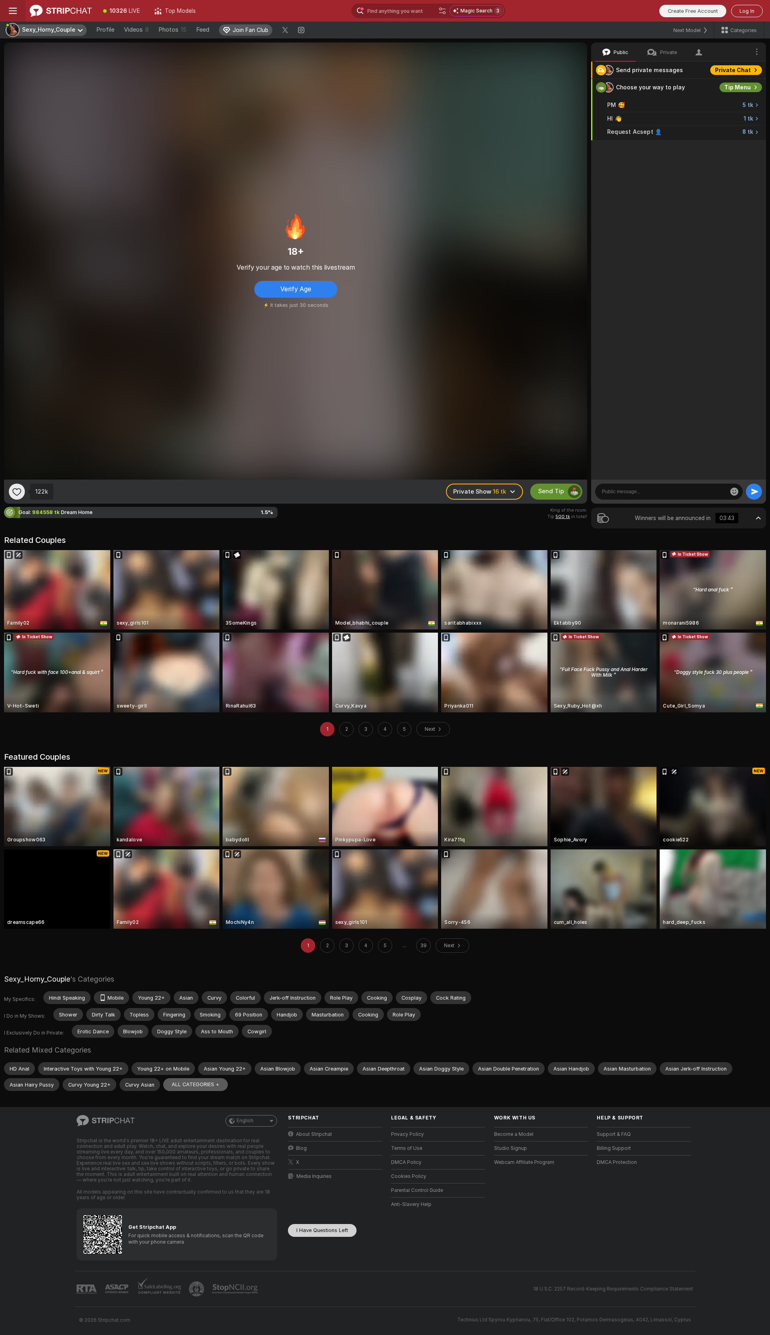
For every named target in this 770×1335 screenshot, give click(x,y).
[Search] (442, 10)
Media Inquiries (314, 1176)
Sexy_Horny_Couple (37, 979)
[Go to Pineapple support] (197, 1289)
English (245, 1120)
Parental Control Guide (417, 1190)
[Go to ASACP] (117, 1289)
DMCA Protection (617, 1162)
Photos (172, 29)
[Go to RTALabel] (87, 1289)
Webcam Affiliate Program (524, 1162)
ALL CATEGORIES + (195, 1084)
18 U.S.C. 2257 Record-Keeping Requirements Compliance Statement (613, 1289)
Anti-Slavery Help (411, 1204)
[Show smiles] (734, 491)
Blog (301, 1148)
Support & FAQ (614, 1134)
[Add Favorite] (17, 492)
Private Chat (733, 70)
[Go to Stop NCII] (235, 1289)
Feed (202, 29)
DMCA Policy (406, 1162)
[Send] (754, 492)
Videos (136, 29)
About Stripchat (314, 1134)
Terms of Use (406, 1148)
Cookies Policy (408, 1176)
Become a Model (513, 1134)
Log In (747, 11)
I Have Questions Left (322, 1230)
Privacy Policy (407, 1134)
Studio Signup (510, 1148)
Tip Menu (737, 87)
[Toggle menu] (13, 11)
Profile (105, 29)
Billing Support (614, 1148)
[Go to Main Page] (61, 11)
